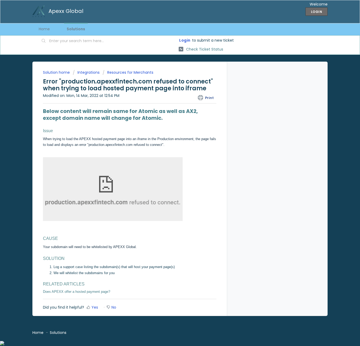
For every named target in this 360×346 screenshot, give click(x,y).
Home (44, 29)
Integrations (88, 72)
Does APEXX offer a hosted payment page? (76, 292)
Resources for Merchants (130, 72)
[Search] (44, 41)
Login (185, 40)
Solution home (57, 72)
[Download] (170, 105)
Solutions (76, 29)
